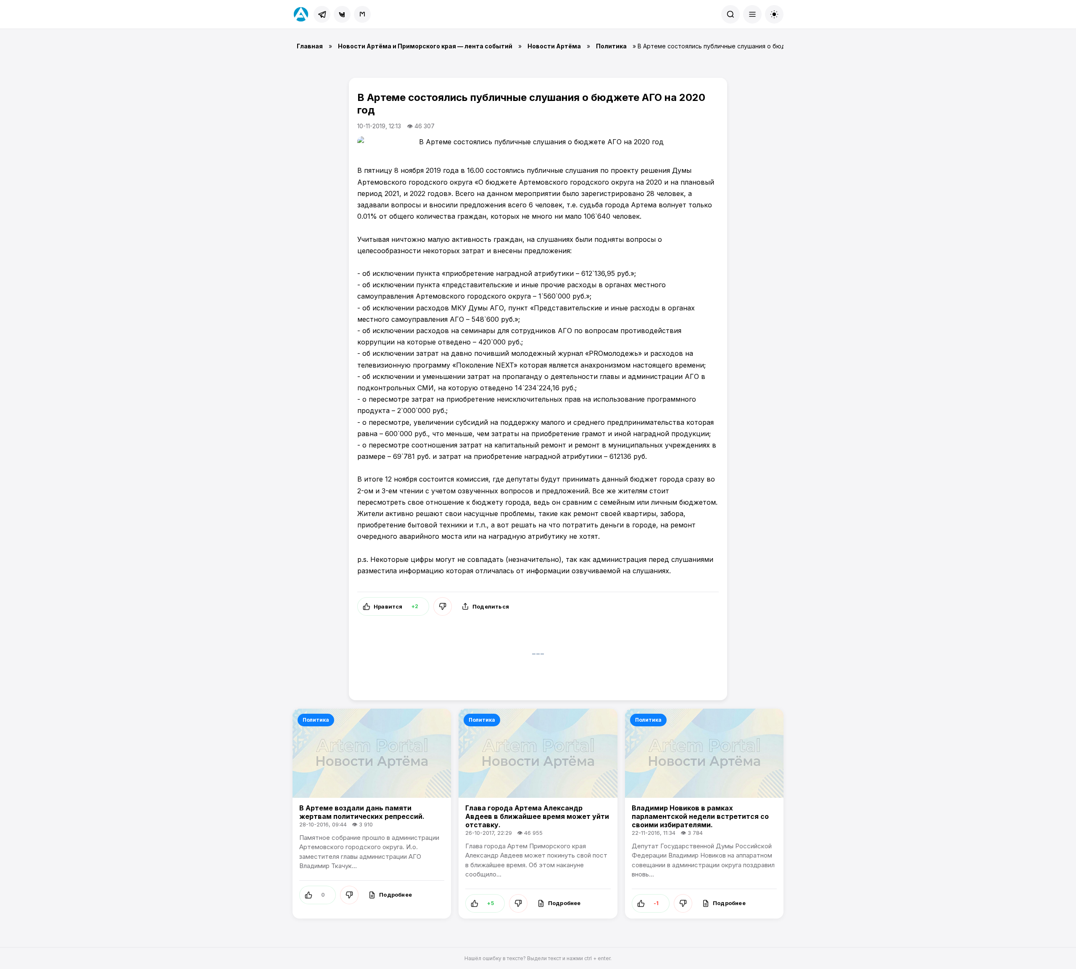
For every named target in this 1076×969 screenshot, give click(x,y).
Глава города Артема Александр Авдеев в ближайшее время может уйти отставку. (537, 816)
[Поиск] (730, 14)
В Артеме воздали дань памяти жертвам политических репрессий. (362, 812)
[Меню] (752, 14)
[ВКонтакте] (342, 14)
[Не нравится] (442, 606)
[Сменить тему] (774, 14)
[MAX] (362, 14)
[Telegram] (322, 14)
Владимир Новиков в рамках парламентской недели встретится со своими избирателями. (700, 816)
